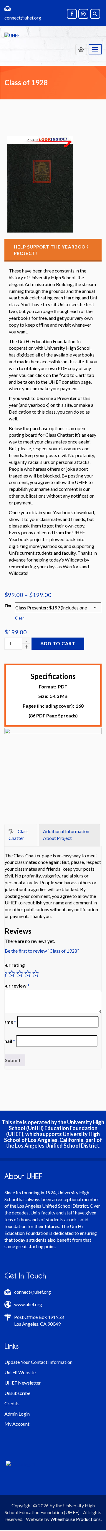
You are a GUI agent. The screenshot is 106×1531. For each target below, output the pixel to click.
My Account (16, 1424)
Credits (11, 1403)
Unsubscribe (17, 1393)
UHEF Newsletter (22, 1382)
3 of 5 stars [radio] (19, 973)
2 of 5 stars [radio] (11, 973)
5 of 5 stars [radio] (35, 973)
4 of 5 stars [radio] (27, 973)
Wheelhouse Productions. (76, 1519)
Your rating (12, 965)
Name (8, 1022)
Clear (19, 618)
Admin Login (17, 1414)
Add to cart (57, 643)
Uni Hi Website (20, 1372)
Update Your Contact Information (38, 1362)
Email (7, 1041)
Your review (14, 985)
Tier (7, 605)
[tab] (20, 835)
